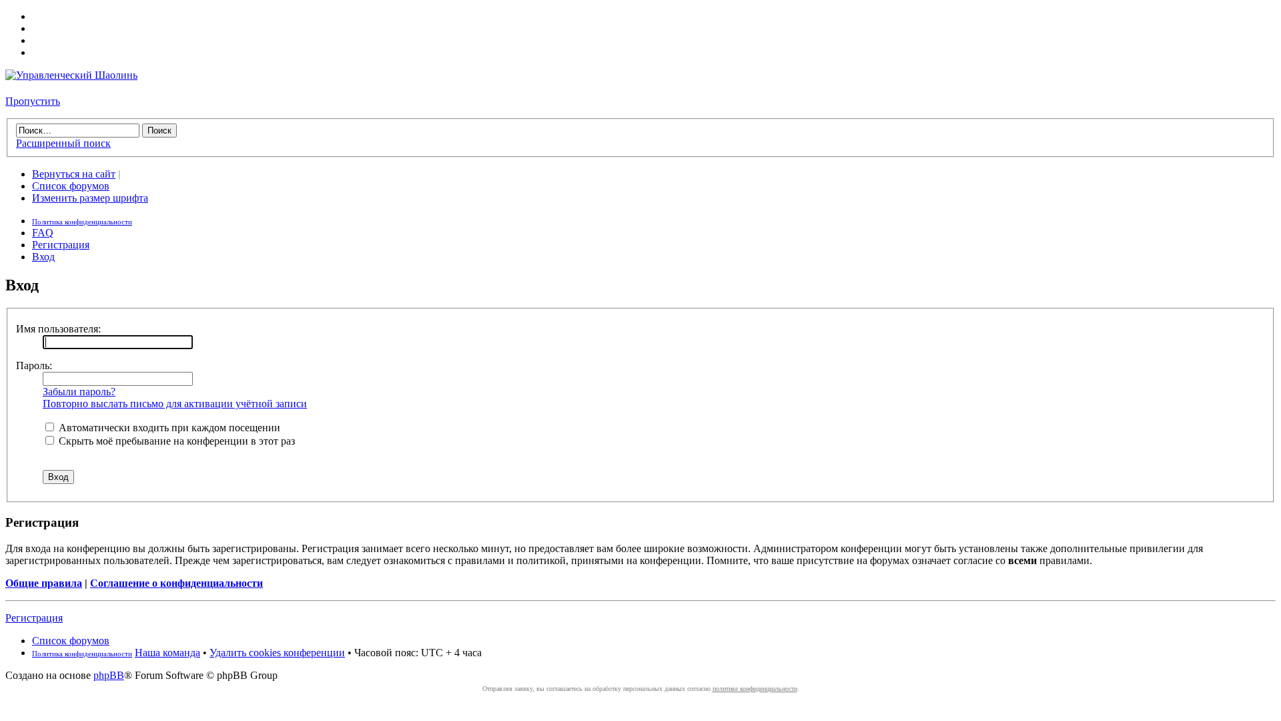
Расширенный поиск (63, 143)
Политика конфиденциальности (82, 222)
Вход (43, 256)
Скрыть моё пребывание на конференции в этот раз (175, 441)
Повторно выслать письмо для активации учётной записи (175, 403)
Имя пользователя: (58, 328)
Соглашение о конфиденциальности (176, 583)
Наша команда (167, 652)
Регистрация (60, 244)
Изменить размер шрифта (90, 198)
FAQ (42, 232)
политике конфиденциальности (755, 688)
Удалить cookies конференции (277, 652)
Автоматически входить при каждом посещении (168, 427)
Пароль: (34, 365)
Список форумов (70, 186)
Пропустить (32, 101)
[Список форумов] (71, 75)
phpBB (108, 675)
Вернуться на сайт (73, 174)
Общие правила (43, 583)
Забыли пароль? (79, 391)
